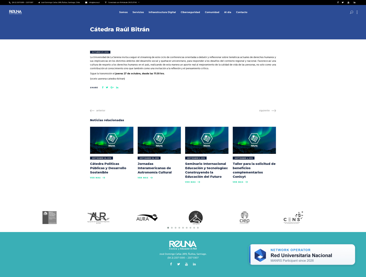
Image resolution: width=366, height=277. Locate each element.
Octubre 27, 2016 (100, 52)
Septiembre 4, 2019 (244, 158)
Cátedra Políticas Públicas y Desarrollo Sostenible (108, 168)
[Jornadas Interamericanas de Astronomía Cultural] (159, 140)
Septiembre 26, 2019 (101, 158)
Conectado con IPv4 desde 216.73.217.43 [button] (123, 2)
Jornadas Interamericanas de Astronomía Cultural (155, 168)
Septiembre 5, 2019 (196, 158)
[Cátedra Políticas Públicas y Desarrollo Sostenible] (111, 140)
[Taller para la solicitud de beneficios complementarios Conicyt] (254, 140)
